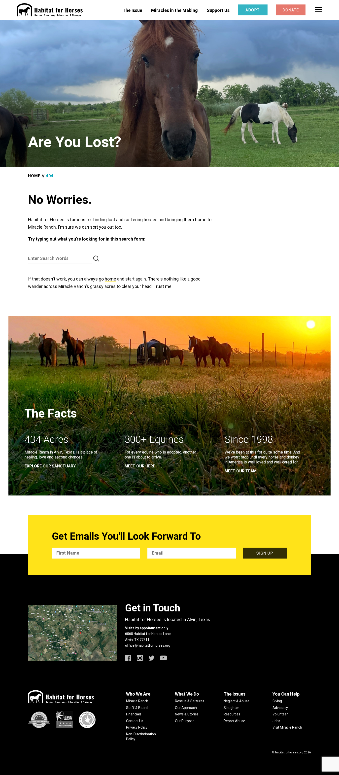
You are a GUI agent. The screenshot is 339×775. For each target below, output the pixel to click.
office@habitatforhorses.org (147, 645)
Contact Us (134, 721)
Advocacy (280, 708)
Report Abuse (234, 721)
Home (34, 176)
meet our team (241, 471)
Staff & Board (137, 708)
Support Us (218, 10)
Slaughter (231, 708)
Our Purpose (185, 721)
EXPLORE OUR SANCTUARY (50, 466)
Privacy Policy (136, 727)
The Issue (132, 10)
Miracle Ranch (137, 701)
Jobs (276, 721)
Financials (133, 714)
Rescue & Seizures (189, 701)
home (110, 279)
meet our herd (140, 466)
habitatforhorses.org (289, 752)
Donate (290, 10)
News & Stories (187, 714)
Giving (277, 701)
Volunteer (280, 714)
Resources (232, 714)
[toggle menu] (318, 9)
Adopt (252, 10)
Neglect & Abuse (236, 701)
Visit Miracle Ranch (287, 727)
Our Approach (186, 708)
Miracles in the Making (174, 10)
